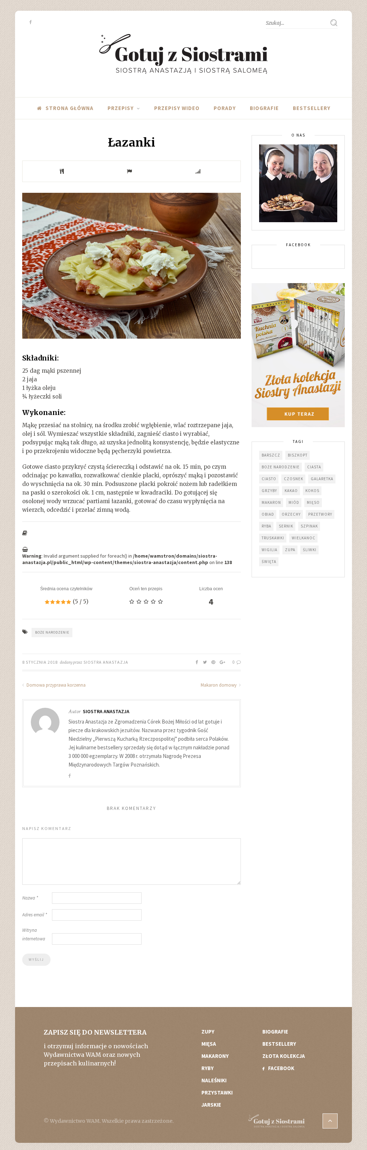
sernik (286, 526)
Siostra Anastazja (106, 662)
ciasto (269, 478)
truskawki (273, 537)
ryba (266, 526)
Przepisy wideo (177, 108)
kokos (312, 490)
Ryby (207, 1068)
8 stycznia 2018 (40, 662)
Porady (225, 108)
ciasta (314, 466)
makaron (271, 502)
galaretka (322, 478)
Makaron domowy (219, 685)
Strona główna (70, 108)
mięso (313, 502)
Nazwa (30, 898)
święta (269, 561)
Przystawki (217, 1092)
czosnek (293, 478)
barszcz (271, 455)
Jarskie (211, 1104)
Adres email (34, 915)
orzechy (291, 514)
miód (294, 502)
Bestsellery (311, 108)
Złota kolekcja (283, 1056)
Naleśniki (214, 1080)
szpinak (309, 526)
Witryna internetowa (33, 934)
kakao (291, 490)
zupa (290, 549)
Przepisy (121, 108)
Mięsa (208, 1043)
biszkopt (298, 455)
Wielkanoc (303, 537)
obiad (268, 514)
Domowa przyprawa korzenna (55, 685)
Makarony (215, 1056)
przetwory (320, 514)
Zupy (207, 1031)
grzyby (269, 490)
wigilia (269, 549)
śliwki (309, 549)
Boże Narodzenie (52, 632)
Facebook (281, 1068)
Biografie (264, 108)
